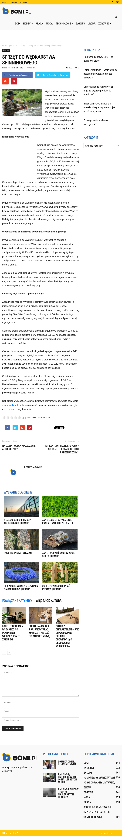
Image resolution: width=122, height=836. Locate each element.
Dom (17, 23)
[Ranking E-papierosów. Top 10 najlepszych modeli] (49, 777)
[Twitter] (117, 2)
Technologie (63, 23)
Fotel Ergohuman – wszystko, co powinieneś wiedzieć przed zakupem (13, 633)
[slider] (11, 417)
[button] (116, 17)
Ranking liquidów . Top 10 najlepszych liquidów (68, 793)
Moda (49, 23)
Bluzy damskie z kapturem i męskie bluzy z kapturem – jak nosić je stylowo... (99, 107)
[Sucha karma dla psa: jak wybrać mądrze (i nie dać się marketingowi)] (40, 615)
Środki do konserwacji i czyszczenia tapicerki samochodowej (98, 812)
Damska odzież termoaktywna (67, 763)
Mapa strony (106, 833)
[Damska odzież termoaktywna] (49, 764)
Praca (39, 23)
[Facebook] (112, 2)
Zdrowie (103, 23)
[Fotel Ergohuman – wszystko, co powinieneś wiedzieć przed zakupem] (14, 615)
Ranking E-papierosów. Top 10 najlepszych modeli (67, 778)
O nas (4, 2)
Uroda (91, 23)
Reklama (13, 2)
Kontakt (23, 2)
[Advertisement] (61, 37)
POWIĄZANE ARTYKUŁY (17, 601)
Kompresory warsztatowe (99, 777)
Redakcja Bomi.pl (16, 68)
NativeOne (40, 596)
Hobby (26, 23)
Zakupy (80, 23)
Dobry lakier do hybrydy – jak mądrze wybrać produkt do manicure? (98, 90)
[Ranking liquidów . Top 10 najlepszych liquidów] (49, 792)
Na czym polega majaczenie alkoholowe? (18, 447)
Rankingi (89, 767)
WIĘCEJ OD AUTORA (48, 601)
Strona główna (8, 45)
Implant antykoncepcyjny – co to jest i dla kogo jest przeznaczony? (62, 449)
